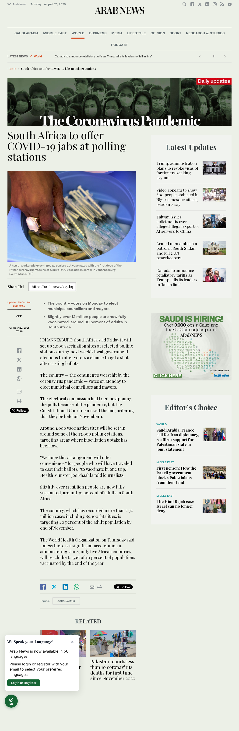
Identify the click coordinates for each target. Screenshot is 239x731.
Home (11, 68)
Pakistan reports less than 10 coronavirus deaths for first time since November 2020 (112, 669)
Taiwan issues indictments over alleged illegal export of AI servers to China (177, 224)
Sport (175, 33)
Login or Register (23, 683)
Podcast (119, 45)
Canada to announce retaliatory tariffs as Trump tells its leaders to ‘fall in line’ (103, 56)
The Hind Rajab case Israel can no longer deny (175, 506)
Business (98, 33)
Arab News (19, 4)
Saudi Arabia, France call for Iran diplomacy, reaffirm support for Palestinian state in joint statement (177, 439)
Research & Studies (205, 33)
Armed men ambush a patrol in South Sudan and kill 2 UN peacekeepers (176, 250)
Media (117, 33)
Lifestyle (136, 33)
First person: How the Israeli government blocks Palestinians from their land (176, 475)
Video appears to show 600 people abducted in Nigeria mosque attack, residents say (177, 197)
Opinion (158, 33)
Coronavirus (66, 601)
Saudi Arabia (26, 33)
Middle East (55, 33)
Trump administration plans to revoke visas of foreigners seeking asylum (177, 170)
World (77, 33)
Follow (20, 410)
